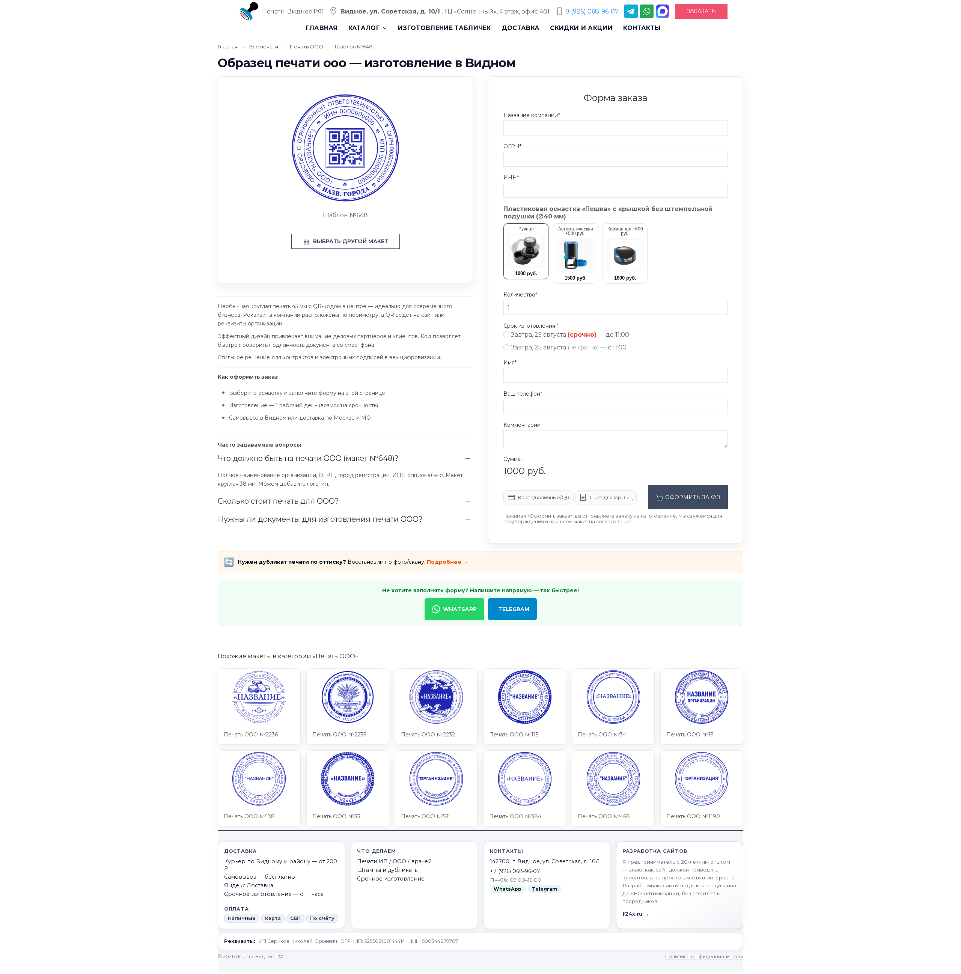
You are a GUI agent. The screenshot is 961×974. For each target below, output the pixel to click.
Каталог (364, 28)
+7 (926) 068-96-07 (515, 871)
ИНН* (511, 177)
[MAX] (662, 11)
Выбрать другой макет (350, 241)
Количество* (520, 294)
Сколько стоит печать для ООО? (278, 501)
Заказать (701, 11)
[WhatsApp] (647, 11)
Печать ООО (307, 47)
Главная (322, 28)
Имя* (510, 362)
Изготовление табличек (444, 28)
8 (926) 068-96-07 (592, 11)
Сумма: (512, 459)
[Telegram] (631, 11)
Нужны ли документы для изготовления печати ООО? (320, 519)
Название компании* (531, 115)
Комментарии (522, 425)
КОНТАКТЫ (642, 28)
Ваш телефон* (522, 393)
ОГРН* (512, 146)
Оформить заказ (692, 497)
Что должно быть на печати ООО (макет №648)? (308, 458)
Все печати (264, 47)
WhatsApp (460, 609)
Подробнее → (447, 562)
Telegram (513, 609)
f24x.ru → (635, 914)
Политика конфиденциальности (704, 956)
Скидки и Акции (581, 28)
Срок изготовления (531, 325)
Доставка (521, 28)
